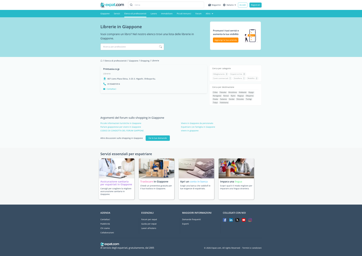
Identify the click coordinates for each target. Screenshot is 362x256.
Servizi (117, 13)
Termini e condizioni (252, 248)
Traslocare (147, 181)
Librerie (107, 73)
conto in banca (199, 181)
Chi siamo (105, 228)
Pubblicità (105, 223)
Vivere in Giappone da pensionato (197, 123)
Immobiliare (167, 13)
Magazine (216, 5)
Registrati (255, 5)
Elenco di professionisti (135, 13)
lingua (238, 181)
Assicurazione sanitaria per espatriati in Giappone (116, 183)
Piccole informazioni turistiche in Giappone (120, 123)
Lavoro (154, 13)
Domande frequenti (191, 219)
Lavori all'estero (148, 228)
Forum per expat (149, 219)
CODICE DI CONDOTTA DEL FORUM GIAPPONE (122, 131)
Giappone (105, 13)
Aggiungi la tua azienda (226, 40)
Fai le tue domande (158, 138)
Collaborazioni (107, 232)
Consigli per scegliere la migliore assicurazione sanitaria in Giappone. (115, 191)
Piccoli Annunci (184, 13)
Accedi (243, 5)
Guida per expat (149, 223)
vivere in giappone (190, 131)
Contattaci (111, 89)
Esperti (185, 223)
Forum (198, 13)
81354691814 (113, 84)
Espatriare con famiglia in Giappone (198, 127)
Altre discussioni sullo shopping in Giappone (121, 138)
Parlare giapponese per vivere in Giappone (120, 127)
